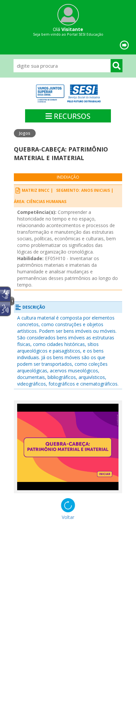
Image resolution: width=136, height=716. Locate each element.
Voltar (68, 517)
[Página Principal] (67, 93)
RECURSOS (71, 116)
